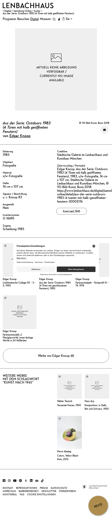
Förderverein (67, 491)
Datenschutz (59, 488)
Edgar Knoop (19, 135)
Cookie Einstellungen (41, 494)
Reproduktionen (26, 488)
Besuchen (23, 18)
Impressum (9, 491)
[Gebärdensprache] (59, 19)
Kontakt (8, 488)
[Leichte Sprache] (63, 18)
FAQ (22, 494)
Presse (44, 488)
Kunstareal (10, 494)
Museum (45, 18)
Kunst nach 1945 (71, 211)
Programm (9, 18)
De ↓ (69, 18)
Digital (7, 11)
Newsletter (49, 491)
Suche (37, 10)
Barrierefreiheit (29, 491)
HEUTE (98, 505)
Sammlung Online (22, 11)
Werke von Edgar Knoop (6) (56, 355)
